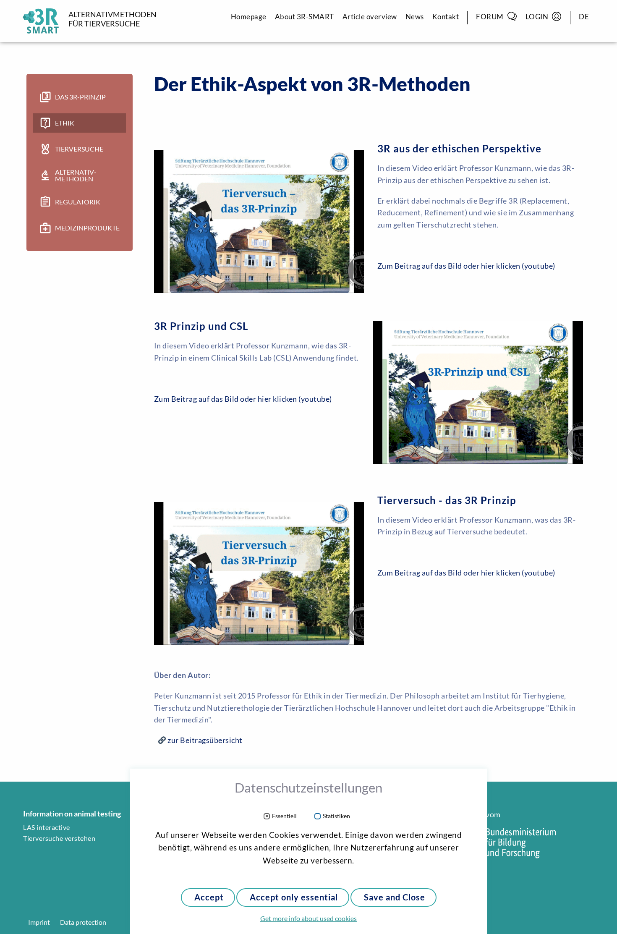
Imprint (39, 922)
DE (584, 17)
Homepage (249, 17)
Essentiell (284, 816)
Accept (209, 897)
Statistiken (336, 816)
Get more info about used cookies (308, 918)
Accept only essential (294, 897)
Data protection (83, 922)
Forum (490, 17)
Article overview (369, 17)
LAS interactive (46, 827)
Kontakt (445, 17)
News (414, 17)
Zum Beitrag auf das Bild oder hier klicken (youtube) (466, 266)
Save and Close (394, 897)
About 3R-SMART (304, 17)
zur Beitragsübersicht (205, 740)
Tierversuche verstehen (59, 838)
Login (537, 17)
